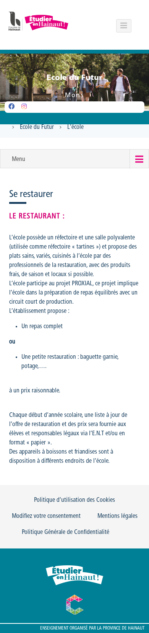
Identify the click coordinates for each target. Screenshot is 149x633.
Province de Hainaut (123, 628)
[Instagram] (24, 107)
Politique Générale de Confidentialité (65, 532)
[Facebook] (11, 107)
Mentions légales (117, 516)
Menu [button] (18, 159)
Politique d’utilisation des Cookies (74, 500)
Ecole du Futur (37, 127)
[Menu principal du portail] (123, 26)
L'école (75, 127)
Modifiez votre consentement (46, 516)
